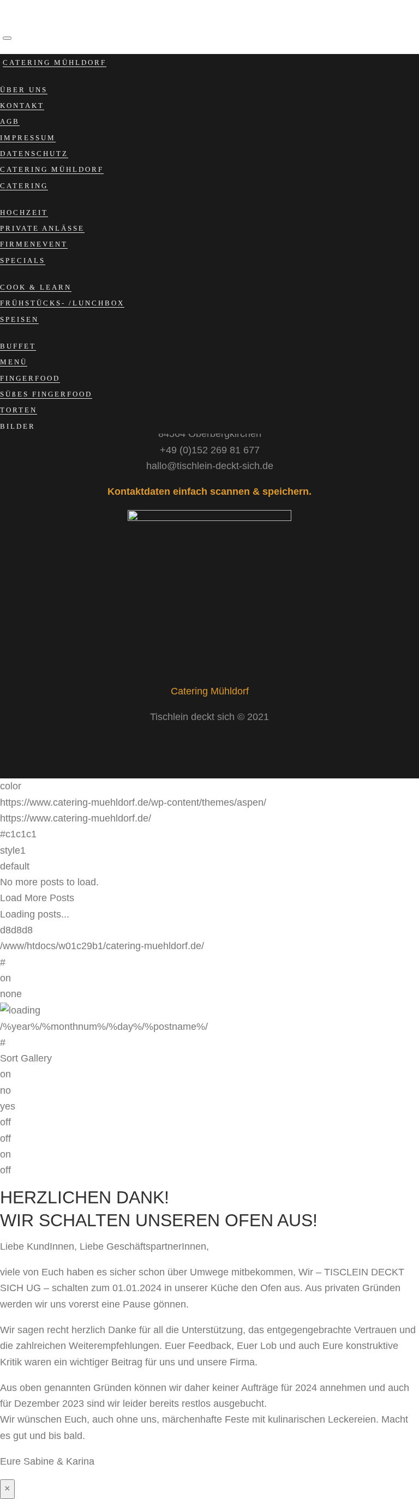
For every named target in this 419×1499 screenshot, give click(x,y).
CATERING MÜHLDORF (54, 62)
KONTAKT (22, 105)
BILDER (17, 426)
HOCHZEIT (24, 212)
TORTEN (18, 410)
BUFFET (18, 346)
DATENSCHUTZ (34, 153)
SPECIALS (22, 260)
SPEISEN (19, 319)
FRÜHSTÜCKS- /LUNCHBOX (62, 303)
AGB (10, 121)
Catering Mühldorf (210, 691)
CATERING (24, 186)
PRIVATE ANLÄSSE (42, 228)
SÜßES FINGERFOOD (46, 394)
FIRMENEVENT (34, 244)
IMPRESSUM (28, 138)
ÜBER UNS (23, 90)
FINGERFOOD (30, 378)
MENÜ (13, 362)
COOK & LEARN (35, 287)
